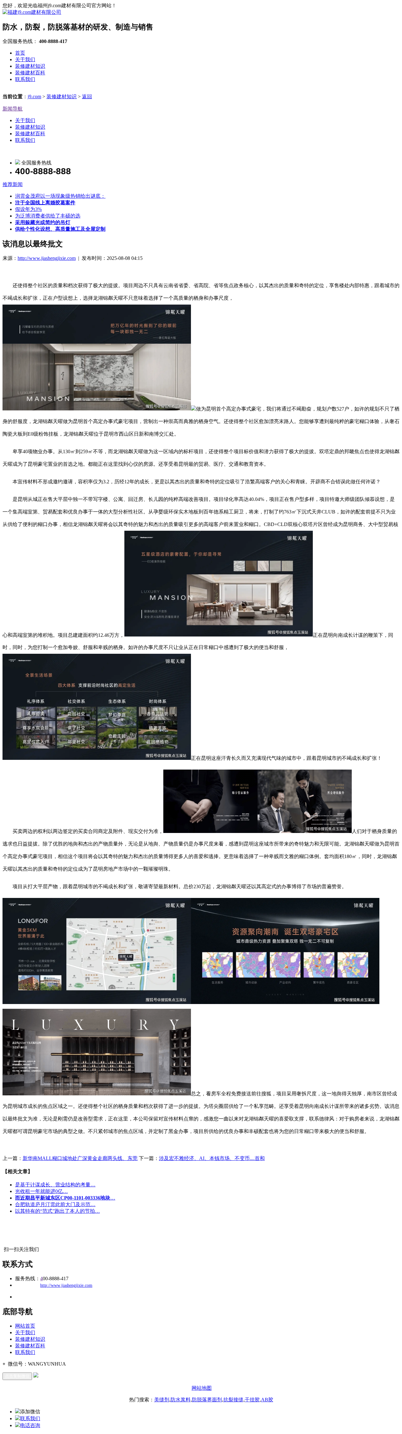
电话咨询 (30, 1425)
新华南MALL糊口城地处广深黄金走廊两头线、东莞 (80, 1158)
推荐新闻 (13, 184)
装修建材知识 (30, 66)
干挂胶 (252, 1399)
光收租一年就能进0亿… (41, 1191)
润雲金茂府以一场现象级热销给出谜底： (60, 196)
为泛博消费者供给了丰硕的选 (47, 215)
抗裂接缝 (233, 1399)
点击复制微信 (17, 1376)
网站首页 (25, 1326)
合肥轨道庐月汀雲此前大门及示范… (55, 1204)
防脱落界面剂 (207, 1399)
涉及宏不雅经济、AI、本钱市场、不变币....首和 (212, 1158)
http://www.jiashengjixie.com (47, 258)
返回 (87, 96)
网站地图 (202, 1388)
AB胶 (267, 1399)
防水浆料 (181, 1399)
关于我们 (25, 59)
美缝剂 (161, 1399)
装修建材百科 (30, 72)
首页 (20, 53)
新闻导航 (13, 108)
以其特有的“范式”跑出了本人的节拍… (57, 1211)
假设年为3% (28, 209)
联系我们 (25, 79)
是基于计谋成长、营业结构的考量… (55, 1184)
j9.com (34, 96)
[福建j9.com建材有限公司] (32, 12)
